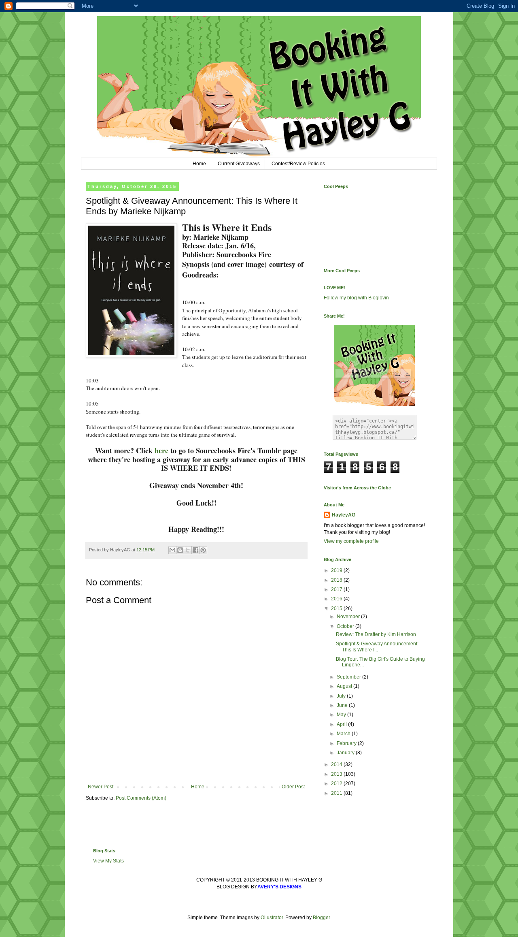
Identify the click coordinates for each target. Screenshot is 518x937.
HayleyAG (343, 515)
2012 (337, 783)
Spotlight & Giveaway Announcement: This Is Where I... (377, 646)
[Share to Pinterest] (203, 550)
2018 (337, 580)
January (346, 753)
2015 (337, 608)
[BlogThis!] (180, 550)
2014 (337, 764)
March (344, 733)
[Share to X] (188, 550)
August (345, 686)
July (342, 696)
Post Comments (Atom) (141, 798)
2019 (337, 570)
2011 (337, 793)
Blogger (321, 917)
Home (199, 163)
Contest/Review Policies (298, 163)
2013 (337, 774)
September (349, 677)
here (161, 450)
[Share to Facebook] (195, 550)
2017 (337, 589)
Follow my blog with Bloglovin (356, 298)
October (346, 626)
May (342, 714)
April (342, 724)
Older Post (293, 787)
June (343, 705)
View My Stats (108, 861)
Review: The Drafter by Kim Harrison (376, 634)
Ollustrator (272, 917)
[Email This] (172, 550)
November (349, 616)
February (347, 743)
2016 (337, 599)
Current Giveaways (239, 163)
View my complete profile (351, 541)
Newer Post (100, 787)
